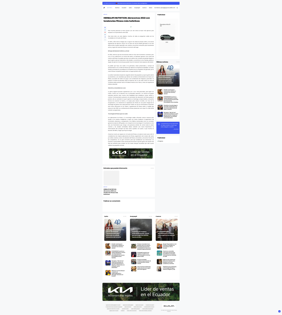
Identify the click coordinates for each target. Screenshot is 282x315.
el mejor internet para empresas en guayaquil (114, 306)
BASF (133, 229)
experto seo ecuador (139, 304)
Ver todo (152, 168)
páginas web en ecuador (114, 310)
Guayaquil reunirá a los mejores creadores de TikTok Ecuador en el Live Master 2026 (143, 254)
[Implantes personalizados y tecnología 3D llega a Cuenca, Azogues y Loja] (159, 268)
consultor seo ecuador (150, 304)
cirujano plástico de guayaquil (147, 308)
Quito (130, 7)
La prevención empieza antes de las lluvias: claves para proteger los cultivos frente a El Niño (140, 234)
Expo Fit (105, 14)
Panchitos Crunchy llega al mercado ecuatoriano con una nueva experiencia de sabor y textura (170, 107)
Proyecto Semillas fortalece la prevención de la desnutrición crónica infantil (144, 261)
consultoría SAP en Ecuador (149, 306)
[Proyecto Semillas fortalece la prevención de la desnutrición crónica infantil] (133, 261)
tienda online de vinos (138, 306)
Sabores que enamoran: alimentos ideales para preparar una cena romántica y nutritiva (169, 261)
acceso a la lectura (108, 3)
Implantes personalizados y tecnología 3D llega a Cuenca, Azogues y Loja (169, 268)
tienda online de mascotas (131, 310)
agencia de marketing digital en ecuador (113, 304)
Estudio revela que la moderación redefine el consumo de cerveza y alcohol (170, 91)
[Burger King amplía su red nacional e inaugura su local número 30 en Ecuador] (159, 246)
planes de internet (128, 306)
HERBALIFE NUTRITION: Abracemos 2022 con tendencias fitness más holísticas (111, 191)
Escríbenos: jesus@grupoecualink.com (164, 7)
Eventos (117, 7)
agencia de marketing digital (128, 304)
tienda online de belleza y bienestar (145, 310)
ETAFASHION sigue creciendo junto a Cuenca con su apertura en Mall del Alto (166, 234)
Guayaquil (137, 7)
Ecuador (124, 7)
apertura (160, 229)
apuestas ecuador (125, 308)
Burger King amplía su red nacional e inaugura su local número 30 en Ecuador (169, 246)
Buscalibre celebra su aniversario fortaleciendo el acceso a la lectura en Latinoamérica (137, 3)
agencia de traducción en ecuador (113, 308)
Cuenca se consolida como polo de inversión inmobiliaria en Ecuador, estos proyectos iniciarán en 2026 (169, 254)
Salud (150, 7)
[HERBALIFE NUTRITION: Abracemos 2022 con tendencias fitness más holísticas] (111, 178)
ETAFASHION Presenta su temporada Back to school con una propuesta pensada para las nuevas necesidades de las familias (171, 99)
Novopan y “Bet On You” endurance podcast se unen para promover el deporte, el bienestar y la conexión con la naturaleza (171, 115)
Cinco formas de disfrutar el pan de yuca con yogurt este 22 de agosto (144, 268)
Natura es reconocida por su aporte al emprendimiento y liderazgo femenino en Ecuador (118, 273)
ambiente (122, 310)
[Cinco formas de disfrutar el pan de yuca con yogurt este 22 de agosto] (133, 268)
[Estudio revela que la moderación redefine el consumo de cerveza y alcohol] (160, 91)
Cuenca (144, 7)
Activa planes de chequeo (165, 73)
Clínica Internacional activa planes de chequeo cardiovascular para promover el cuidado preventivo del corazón (167, 79)
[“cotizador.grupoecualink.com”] (160, 141)
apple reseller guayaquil (135, 308)
